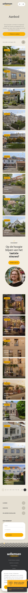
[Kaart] (23, 42)
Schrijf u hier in (14, 262)
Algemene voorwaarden (14, 562)
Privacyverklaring (14, 565)
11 (22, 489)
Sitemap (14, 568)
